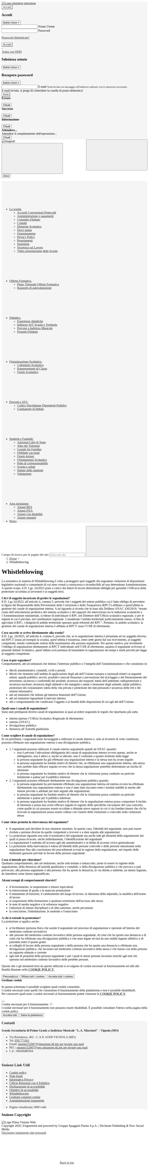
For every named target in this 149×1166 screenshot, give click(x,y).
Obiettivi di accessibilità (23, 1090)
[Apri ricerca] (116, 155)
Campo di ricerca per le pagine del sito (25, 554)
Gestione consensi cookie (24, 1097)
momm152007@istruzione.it (51, 1044)
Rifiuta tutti (33, 976)
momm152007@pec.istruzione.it (52, 1047)
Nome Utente (46, 26)
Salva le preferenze (31, 1015)
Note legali (16, 1076)
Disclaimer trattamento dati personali (24, 1132)
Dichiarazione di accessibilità (27, 1086)
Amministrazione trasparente (26, 1100)
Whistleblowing (19, 1093)
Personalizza (10, 976)
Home (13, 558)
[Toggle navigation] (32, 158)
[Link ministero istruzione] (19, 3)
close (6, 175)
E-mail (42, 86)
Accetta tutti (61, 976)
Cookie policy (18, 1072)
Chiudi (6, 105)
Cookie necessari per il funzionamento (25, 1004)
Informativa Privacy (21, 1079)
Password (44, 30)
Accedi (7, 7)
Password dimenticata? (15, 37)
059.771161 (22, 1040)
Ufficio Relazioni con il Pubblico (29, 1083)
